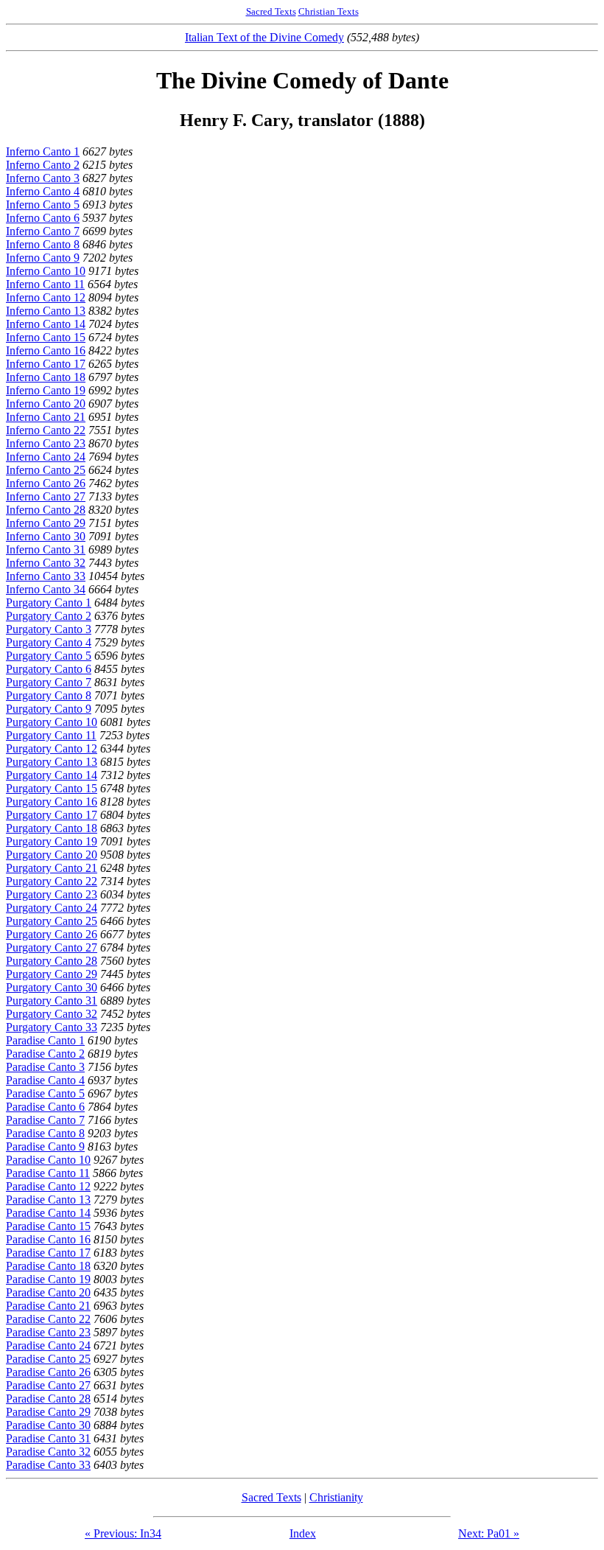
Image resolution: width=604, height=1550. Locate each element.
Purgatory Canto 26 (51, 934)
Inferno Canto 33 (45, 576)
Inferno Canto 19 (45, 390)
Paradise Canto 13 (48, 1199)
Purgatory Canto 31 (51, 1000)
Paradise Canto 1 (45, 1040)
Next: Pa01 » (488, 1533)
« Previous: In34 (123, 1533)
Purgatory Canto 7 (48, 682)
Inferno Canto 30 (45, 536)
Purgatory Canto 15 (51, 788)
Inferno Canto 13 (45, 310)
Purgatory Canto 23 (51, 894)
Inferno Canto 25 (45, 470)
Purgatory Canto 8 (48, 695)
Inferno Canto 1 (43, 151)
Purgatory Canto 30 (51, 987)
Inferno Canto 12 (45, 297)
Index (302, 1533)
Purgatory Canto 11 (51, 735)
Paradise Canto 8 (45, 1133)
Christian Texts (328, 11)
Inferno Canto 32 (45, 562)
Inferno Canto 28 (45, 509)
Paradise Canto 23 (48, 1332)
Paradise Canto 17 (48, 1252)
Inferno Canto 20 (45, 403)
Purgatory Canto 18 (51, 828)
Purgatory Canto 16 (51, 801)
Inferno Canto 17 (45, 363)
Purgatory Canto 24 (51, 907)
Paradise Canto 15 (48, 1226)
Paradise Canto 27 (48, 1385)
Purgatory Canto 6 (48, 669)
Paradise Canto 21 (48, 1305)
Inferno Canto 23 (45, 443)
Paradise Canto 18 (48, 1266)
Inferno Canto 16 (45, 350)
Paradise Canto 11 (48, 1173)
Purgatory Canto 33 (51, 1027)
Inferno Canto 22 (45, 430)
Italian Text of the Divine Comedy (264, 37)
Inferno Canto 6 (43, 218)
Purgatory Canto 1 (48, 602)
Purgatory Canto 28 (51, 960)
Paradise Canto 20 (48, 1292)
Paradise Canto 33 (48, 1465)
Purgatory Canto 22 (51, 881)
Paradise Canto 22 (48, 1319)
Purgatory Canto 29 (51, 974)
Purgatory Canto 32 (51, 1014)
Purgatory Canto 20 (51, 854)
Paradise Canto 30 (48, 1425)
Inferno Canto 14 (45, 324)
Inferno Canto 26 (45, 483)
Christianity (336, 1497)
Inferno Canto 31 (45, 549)
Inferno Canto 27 (45, 496)
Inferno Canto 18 (45, 377)
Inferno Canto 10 (45, 271)
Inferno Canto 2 (43, 164)
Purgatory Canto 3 (48, 629)
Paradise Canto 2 (45, 1053)
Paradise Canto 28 (48, 1398)
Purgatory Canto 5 (48, 655)
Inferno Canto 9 (43, 257)
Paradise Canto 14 (48, 1213)
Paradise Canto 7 (45, 1120)
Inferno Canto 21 (45, 417)
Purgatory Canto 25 (51, 921)
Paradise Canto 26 (48, 1372)
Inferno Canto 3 (43, 178)
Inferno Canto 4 (43, 191)
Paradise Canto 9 (45, 1146)
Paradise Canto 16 (48, 1239)
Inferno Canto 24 (45, 456)
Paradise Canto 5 (45, 1093)
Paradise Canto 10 (48, 1159)
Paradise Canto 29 (48, 1412)
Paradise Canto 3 (45, 1067)
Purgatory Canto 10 (51, 722)
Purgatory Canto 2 (48, 616)
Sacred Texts (271, 11)
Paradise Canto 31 (48, 1438)
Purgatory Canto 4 (48, 642)
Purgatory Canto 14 (51, 775)
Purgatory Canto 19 (51, 841)
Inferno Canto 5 (43, 204)
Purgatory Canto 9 (48, 708)
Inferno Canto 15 (45, 337)
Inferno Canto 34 (45, 589)
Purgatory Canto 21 (51, 868)
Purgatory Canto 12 (51, 748)
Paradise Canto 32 (48, 1451)
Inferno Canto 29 (45, 523)
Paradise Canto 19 (48, 1279)
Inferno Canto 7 (43, 231)
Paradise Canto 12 (48, 1186)
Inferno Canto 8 (43, 244)
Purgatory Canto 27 (51, 947)
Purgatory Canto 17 (51, 815)
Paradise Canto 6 (45, 1106)
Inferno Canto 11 (45, 284)
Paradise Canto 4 (45, 1080)
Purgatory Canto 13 (51, 761)
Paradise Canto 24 (48, 1345)
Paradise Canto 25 (48, 1358)
